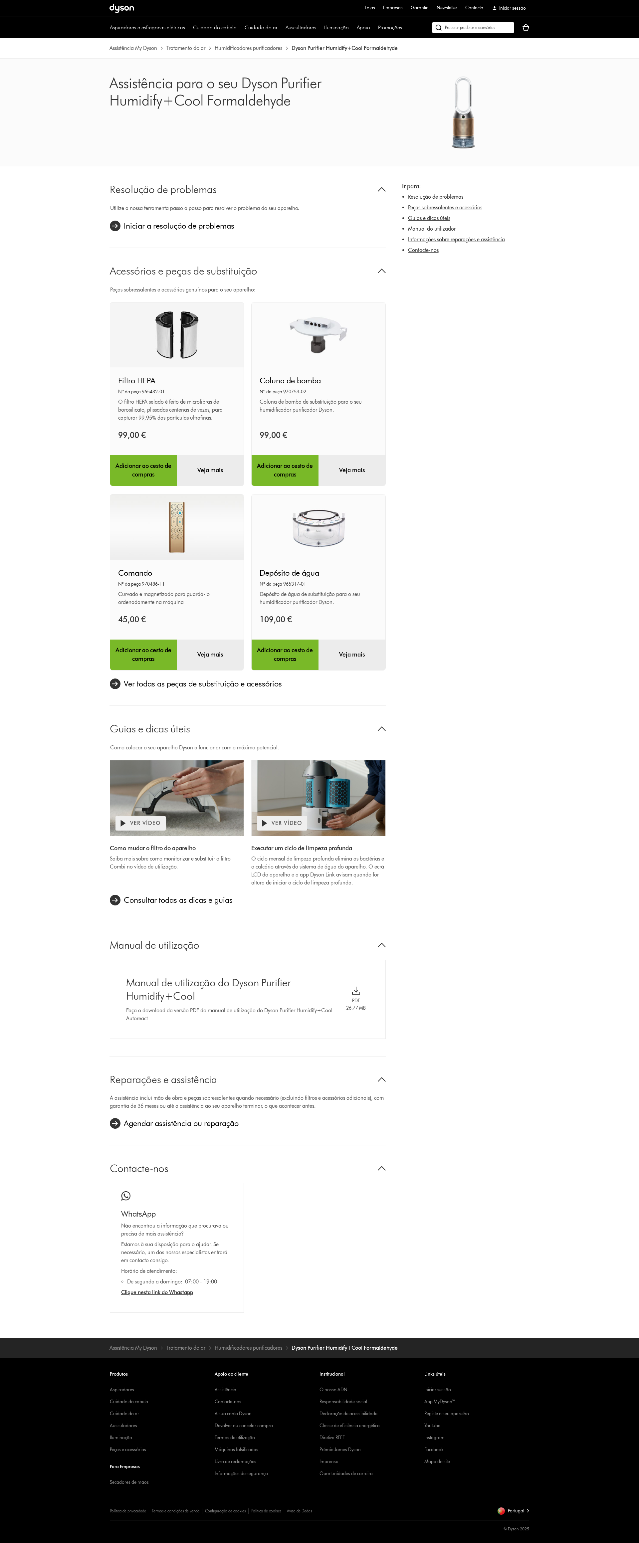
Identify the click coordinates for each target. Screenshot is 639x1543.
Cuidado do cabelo (215, 27)
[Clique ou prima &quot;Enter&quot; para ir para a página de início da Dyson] (121, 8)
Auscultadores (301, 27)
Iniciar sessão (437, 1390)
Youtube (432, 1426)
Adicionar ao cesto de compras (143, 470)
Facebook (434, 1449)
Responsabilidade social (343, 1402)
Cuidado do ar (261, 27)
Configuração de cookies (225, 1510)
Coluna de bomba (290, 380)
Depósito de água (289, 573)
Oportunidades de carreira (346, 1473)
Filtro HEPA (136, 380)
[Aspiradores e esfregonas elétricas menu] (188, 27)
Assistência (225, 1390)
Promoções (390, 27)
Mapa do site (437, 1461)
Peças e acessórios (128, 1449)
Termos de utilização (235, 1438)
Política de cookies (266, 1510)
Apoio (363, 27)
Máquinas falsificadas (236, 1449)
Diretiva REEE (332, 1438)
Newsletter (447, 8)
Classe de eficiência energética (350, 1426)
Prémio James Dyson (340, 1449)
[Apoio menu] (373, 27)
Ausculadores (123, 1426)
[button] (513, 1511)
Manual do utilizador (432, 229)
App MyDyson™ (439, 1402)
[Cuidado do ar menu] (281, 27)
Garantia (420, 8)
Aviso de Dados (299, 1510)
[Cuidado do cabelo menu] (240, 27)
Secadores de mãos (129, 1482)
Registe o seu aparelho (446, 1414)
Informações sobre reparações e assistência (456, 239)
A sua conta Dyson (233, 1414)
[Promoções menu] (405, 27)
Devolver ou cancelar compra (244, 1426)
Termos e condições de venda (175, 1510)
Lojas (370, 8)
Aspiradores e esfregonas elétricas (147, 27)
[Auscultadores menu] (319, 27)
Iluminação (336, 27)
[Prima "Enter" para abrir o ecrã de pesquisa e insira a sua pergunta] (473, 27)
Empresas (393, 8)
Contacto (474, 8)
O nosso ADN (333, 1390)
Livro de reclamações (235, 1461)
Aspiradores (122, 1390)
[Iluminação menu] (352, 27)
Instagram (434, 1438)
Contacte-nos (423, 250)
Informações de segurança (241, 1473)
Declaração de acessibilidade (348, 1414)
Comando (135, 573)
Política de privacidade (128, 1510)
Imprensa (329, 1461)
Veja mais (210, 470)
